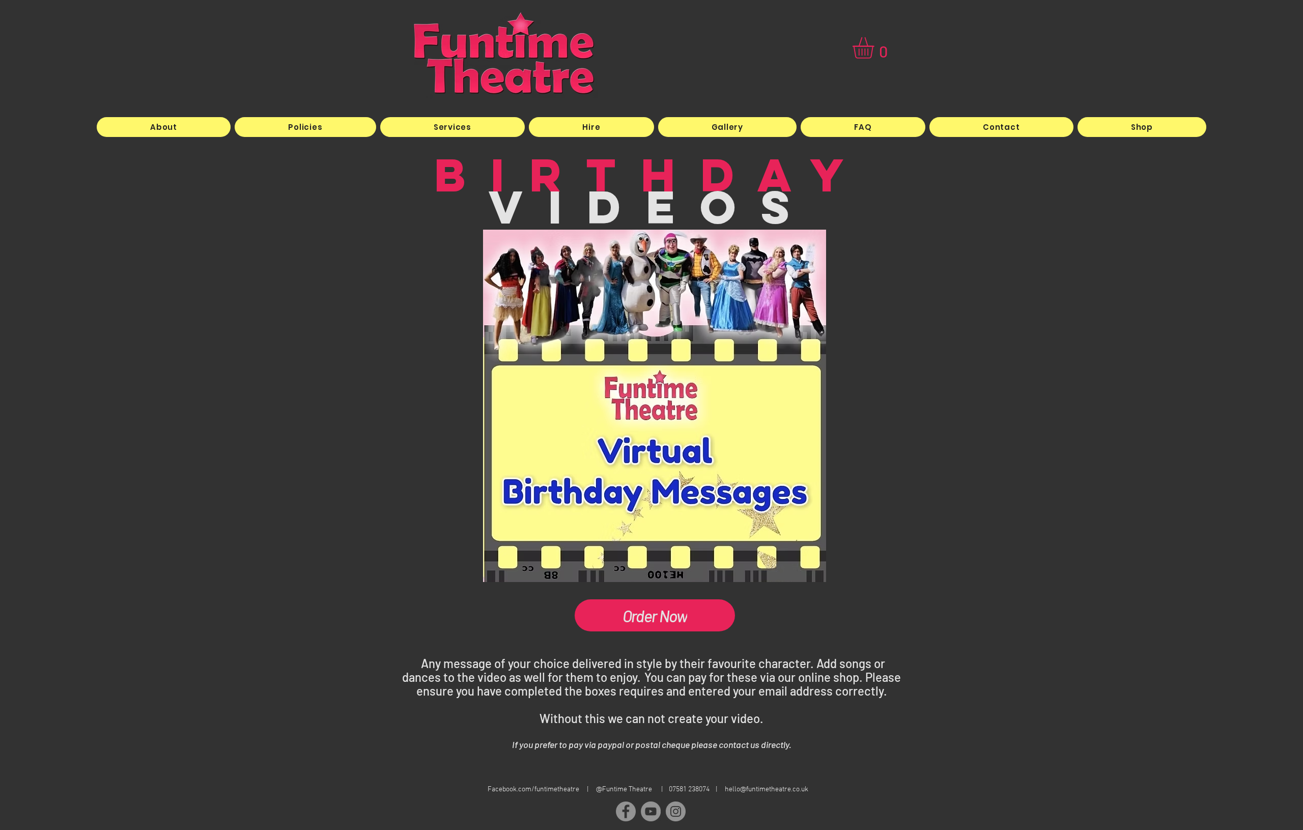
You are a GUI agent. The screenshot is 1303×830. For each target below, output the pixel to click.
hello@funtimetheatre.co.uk (766, 789)
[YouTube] (651, 811)
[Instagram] (676, 811)
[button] (876, 48)
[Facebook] (626, 811)
